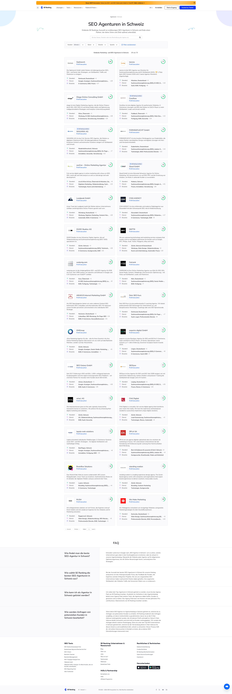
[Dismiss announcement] (194, 2)
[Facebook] (156, 689)
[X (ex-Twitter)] (159, 690)
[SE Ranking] (46, 7)
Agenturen (113, 17)
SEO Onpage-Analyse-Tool (72, 659)
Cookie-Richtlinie (142, 649)
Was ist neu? (104, 657)
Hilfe (102, 676)
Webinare (103, 662)
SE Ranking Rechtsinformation (145, 652)
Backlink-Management (70, 657)
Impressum (140, 657)
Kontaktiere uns (105, 674)
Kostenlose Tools (105, 664)
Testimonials (104, 659)
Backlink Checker (69, 654)
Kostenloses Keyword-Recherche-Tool (75, 649)
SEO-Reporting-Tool (70, 669)
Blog (102, 649)
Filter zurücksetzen (129, 45)
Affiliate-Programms (106, 679)
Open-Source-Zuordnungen (145, 654)
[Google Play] (154, 668)
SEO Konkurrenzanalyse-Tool (72, 647)
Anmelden (158, 8)
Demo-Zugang (172, 8)
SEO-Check (67, 652)
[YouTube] (163, 690)
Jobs (102, 654)
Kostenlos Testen (187, 8)
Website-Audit (68, 662)
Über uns (103, 651)
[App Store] (142, 668)
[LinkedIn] (166, 690)
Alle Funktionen (68, 671)
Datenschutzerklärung (143, 647)
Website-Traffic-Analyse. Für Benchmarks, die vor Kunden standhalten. (78, 665)
